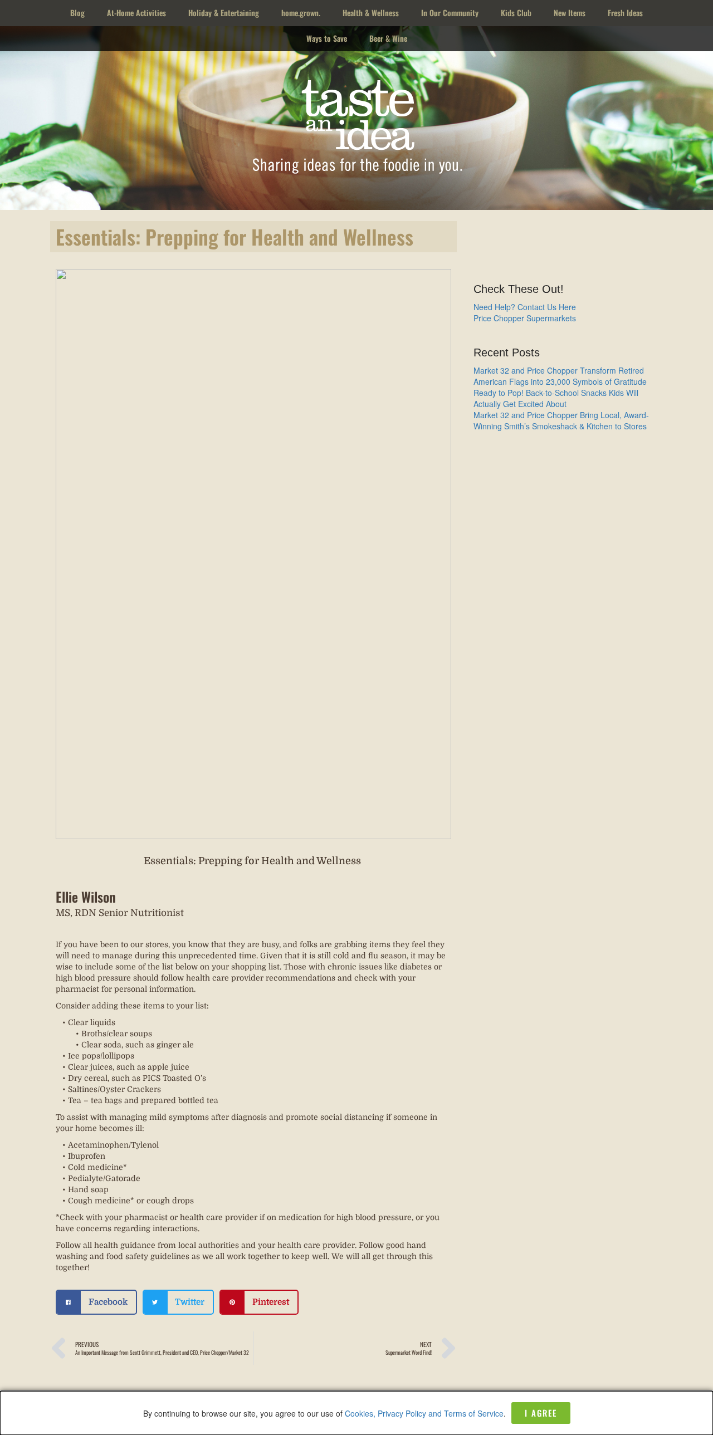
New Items (569, 12)
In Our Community (449, 12)
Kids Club (516, 12)
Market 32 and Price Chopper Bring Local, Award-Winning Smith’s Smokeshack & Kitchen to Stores (561, 420)
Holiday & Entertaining (223, 12)
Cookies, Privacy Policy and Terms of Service (424, 1413)
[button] (96, 1302)
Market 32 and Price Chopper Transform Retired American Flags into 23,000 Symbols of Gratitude (560, 376)
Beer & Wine (388, 38)
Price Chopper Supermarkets (524, 318)
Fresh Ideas (625, 12)
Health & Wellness (371, 12)
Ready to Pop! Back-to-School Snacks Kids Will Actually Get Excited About (555, 398)
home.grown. (300, 12)
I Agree (541, 1413)
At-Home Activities (136, 12)
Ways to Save (326, 38)
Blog (77, 12)
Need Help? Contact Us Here (524, 306)
